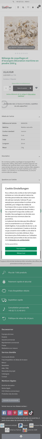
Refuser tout (21, 253)
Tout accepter (21, 248)
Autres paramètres (11, 244)
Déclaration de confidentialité (19, 240)
